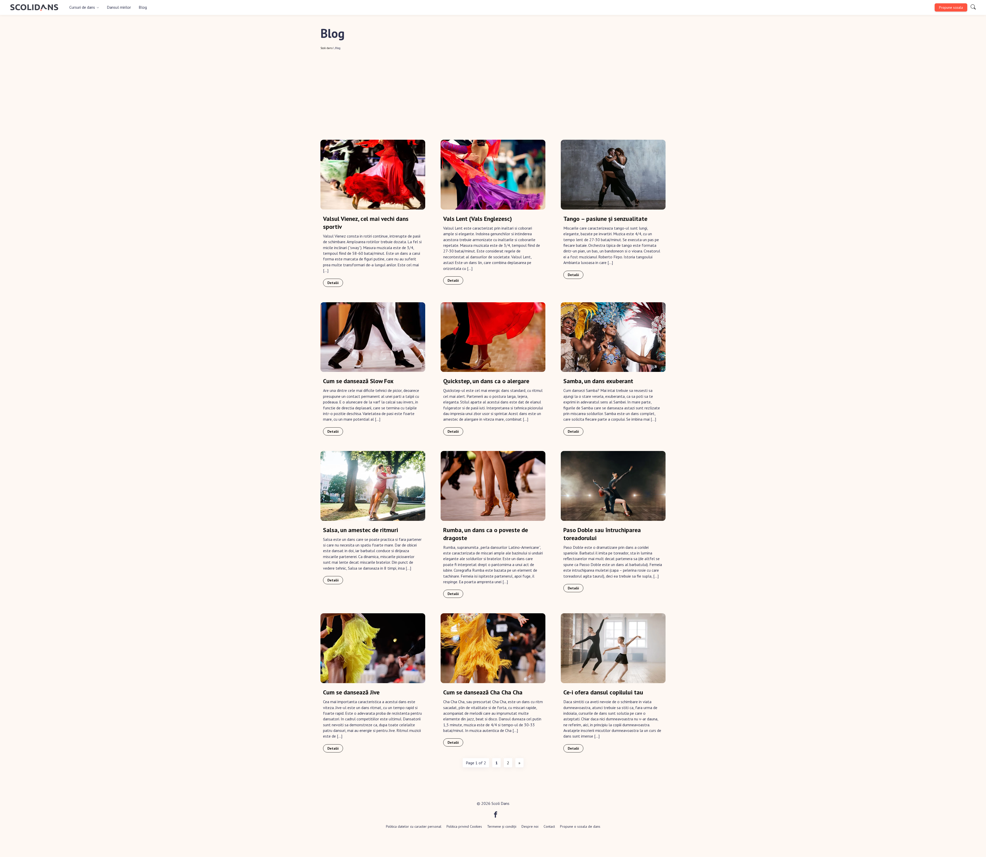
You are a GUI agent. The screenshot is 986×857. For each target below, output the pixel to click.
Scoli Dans (500, 803)
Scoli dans (326, 48)
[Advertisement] (493, 88)
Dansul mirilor (119, 7)
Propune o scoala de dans (580, 826)
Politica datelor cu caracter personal (413, 826)
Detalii (333, 282)
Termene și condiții (501, 826)
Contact (549, 826)
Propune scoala (951, 7)
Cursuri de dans (82, 7)
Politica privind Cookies (464, 826)
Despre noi (530, 826)
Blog (143, 7)
